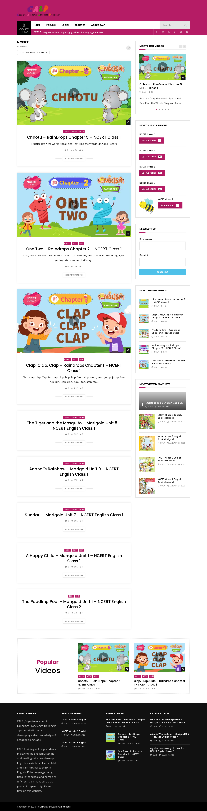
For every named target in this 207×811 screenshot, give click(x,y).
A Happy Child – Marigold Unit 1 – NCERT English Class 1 (74, 558)
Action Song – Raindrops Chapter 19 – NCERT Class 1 (166, 347)
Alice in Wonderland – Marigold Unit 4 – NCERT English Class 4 (170, 735)
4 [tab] (165, 109)
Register (80, 25)
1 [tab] (156, 109)
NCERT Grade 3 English (74, 742)
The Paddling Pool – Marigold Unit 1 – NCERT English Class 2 (74, 604)
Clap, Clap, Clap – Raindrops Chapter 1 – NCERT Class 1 (74, 368)
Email (143, 255)
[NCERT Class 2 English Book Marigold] (147, 486)
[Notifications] (187, 32)
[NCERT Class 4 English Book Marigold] (147, 421)
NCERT (74, 132)
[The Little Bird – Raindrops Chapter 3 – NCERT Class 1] (144, 333)
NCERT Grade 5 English (74, 731)
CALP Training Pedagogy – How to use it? (65, 32)
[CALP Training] (38, 10)
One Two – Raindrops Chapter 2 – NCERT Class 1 (74, 249)
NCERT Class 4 (147, 134)
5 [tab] (168, 109)
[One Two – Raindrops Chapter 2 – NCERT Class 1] (144, 364)
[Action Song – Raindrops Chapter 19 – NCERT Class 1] (144, 349)
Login (65, 25)
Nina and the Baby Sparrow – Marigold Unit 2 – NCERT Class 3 (167, 721)
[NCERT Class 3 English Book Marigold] (147, 443)
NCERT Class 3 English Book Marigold (170, 438)
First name (145, 239)
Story (81, 132)
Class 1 (67, 132)
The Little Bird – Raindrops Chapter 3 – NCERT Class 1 (166, 331)
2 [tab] (159, 109)
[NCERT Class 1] (147, 206)
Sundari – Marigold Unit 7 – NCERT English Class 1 (74, 515)
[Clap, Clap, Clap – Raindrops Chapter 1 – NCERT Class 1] (144, 318)
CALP (144, 92)
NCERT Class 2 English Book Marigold (170, 481)
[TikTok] (175, 32)
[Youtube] (169, 32)
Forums (51, 25)
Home (37, 25)
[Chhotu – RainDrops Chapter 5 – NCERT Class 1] (144, 303)
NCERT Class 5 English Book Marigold (167, 403)
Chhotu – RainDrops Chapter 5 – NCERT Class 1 (74, 137)
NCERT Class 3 (147, 166)
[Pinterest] (163, 32)
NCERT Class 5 (147, 150)
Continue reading (74, 158)
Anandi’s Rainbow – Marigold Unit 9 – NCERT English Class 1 (74, 471)
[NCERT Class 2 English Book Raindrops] (147, 464)
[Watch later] (181, 32)
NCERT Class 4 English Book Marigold (170, 416)
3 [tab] (162, 109)
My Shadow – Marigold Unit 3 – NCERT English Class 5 (167, 750)
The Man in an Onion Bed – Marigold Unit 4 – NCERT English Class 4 (125, 721)
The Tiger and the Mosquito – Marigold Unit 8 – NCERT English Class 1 (74, 425)
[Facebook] (157, 32)
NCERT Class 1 (165, 199)
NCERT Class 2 (147, 183)
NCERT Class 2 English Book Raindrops (170, 459)
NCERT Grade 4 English (74, 719)
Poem (81, 243)
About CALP (98, 25)
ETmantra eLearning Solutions (55, 806)
